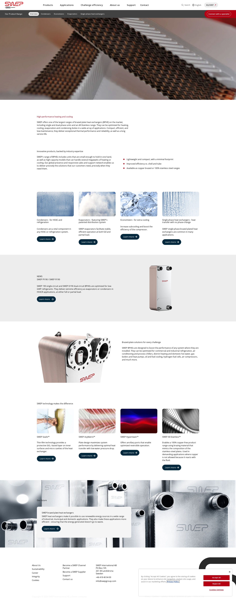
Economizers (59, 14)
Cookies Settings (216, 590)
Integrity (36, 576)
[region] (185, 582)
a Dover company (78, 596)
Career (35, 572)
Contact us (68, 579)
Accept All (216, 577)
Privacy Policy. (173, 581)
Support (131, 5)
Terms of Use (198, 596)
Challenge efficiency (92, 5)
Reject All (216, 584)
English (198, 5)
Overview (33, 14)
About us (115, 5)
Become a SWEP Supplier (74, 571)
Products (48, 5)
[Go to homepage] (17, 5)
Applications (67, 5)
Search (187, 5)
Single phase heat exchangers (92, 14)
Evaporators (72, 14)
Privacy (147, 596)
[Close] (229, 572)
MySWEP (210, 5)
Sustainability (38, 569)
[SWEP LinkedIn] (132, 567)
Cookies (35, 580)
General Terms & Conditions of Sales (176, 596)
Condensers (46, 14)
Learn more (45, 239)
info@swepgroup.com (106, 581)
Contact (144, 5)
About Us (36, 565)
